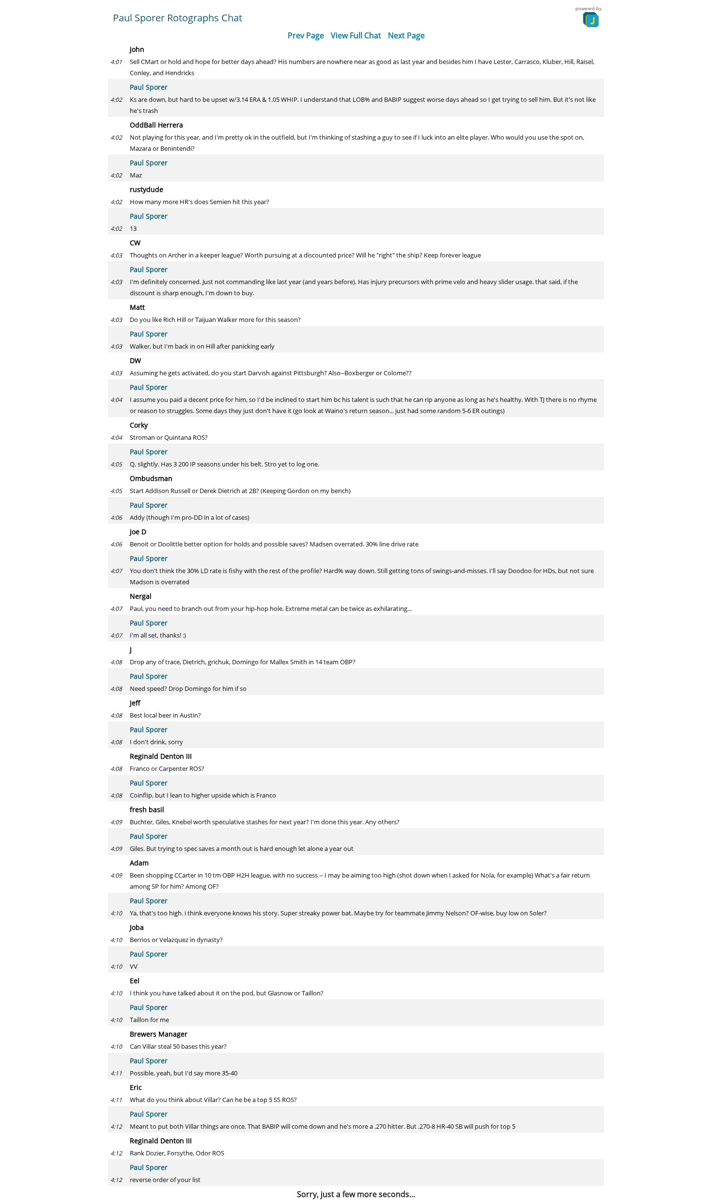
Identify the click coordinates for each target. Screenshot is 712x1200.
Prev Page (306, 35)
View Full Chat (356, 35)
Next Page (406, 35)
